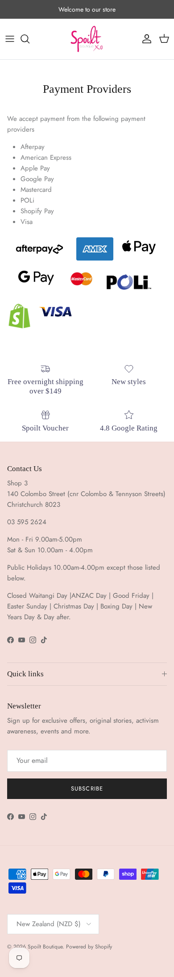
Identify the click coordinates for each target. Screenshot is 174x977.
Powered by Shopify (89, 947)
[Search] (29, 39)
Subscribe (87, 788)
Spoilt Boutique (45, 947)
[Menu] (10, 39)
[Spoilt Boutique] (87, 39)
